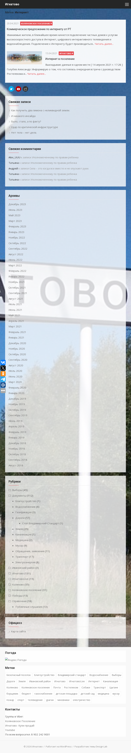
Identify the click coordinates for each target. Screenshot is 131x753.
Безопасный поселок (18, 675)
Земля (19, 529)
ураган (50, 700)
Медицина (21, 540)
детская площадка (66, 693)
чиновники (63, 700)
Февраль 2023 (17, 226)
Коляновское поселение (35, 23)
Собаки (86, 687)
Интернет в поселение (60, 59)
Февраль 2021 (17, 332)
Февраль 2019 (17, 432)
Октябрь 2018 (17, 454)
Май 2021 (14, 315)
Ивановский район (23, 567)
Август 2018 (16, 465)
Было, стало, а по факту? (26, 121)
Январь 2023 (16, 232)
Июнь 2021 (15, 309)
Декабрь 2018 (17, 443)
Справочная (19, 601)
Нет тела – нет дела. (24, 132)
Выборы (17, 490)
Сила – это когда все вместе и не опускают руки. (59, 168)
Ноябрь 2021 (17, 282)
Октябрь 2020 (17, 354)
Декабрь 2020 (17, 343)
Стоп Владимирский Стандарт (40, 523)
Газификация (23, 512)
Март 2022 (15, 265)
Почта (57, 687)
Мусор (19, 545)
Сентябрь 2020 (18, 359)
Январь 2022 (16, 276)
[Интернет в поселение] (24, 57)
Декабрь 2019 (17, 398)
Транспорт (21, 556)
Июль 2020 (15, 370)
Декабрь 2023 (17, 204)
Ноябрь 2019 (17, 404)
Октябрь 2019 (17, 409)
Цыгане (113, 687)
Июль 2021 (15, 304)
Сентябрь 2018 (18, 459)
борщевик (12, 693)
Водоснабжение (25, 506)
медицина (103, 693)
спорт (20, 700)
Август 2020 (16, 365)
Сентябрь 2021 (18, 293)
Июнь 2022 (15, 259)
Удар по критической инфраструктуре (34, 127)
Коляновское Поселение (20, 721)
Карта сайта (18, 631)
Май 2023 (14, 215)
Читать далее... (104, 43)
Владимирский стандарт (72, 675)
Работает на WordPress (59, 746)
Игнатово (12, 4)
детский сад (87, 693)
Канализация (23, 534)
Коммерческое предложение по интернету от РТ (39, 29)
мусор (116, 693)
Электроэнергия (25, 562)
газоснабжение (43, 693)
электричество (81, 700)
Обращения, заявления (29, 551)
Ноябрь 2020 (17, 348)
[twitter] (11, 89)
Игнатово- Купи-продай (19, 725)
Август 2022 (16, 254)
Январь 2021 (16, 337)
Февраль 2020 (17, 387)
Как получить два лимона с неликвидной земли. (40, 110)
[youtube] (18, 89)
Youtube (10, 730)
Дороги (20, 517)
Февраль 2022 (17, 270)
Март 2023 (15, 221)
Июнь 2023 (15, 209)
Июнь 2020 (15, 376)
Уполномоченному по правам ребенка (55, 157)
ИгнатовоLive (20, 579)
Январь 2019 (16, 437)
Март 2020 (15, 382)
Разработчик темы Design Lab (91, 746)
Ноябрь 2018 (17, 448)
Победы (17, 595)
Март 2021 (15, 326)
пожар (10, 700)
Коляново (18, 584)
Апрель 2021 (16, 321)
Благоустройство (25, 501)
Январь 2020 (16, 393)
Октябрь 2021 (17, 287)
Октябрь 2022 (17, 243)
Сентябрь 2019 (18, 415)
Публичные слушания (28, 606)
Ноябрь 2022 (17, 237)
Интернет (94, 681)
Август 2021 (16, 298)
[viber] (25, 89)
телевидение (35, 700)
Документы (19, 495)
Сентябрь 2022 (18, 248)
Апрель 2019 (16, 426)
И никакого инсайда (23, 116)
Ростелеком (71, 687)
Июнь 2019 (15, 421)
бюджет (26, 693)
